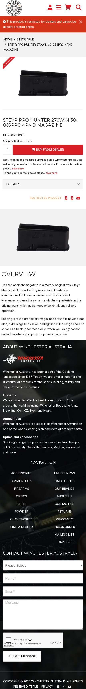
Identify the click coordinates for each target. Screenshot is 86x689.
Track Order (64, 527)
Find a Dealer (21, 527)
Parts (21, 504)
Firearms (21, 489)
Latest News (64, 473)
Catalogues (65, 481)
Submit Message (22, 656)
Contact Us (64, 504)
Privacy (47, 686)
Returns (64, 511)
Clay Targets (21, 519)
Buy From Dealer (49, 149)
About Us (64, 496)
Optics (21, 496)
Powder (21, 511)
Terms (34, 686)
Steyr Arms (26, 39)
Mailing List (64, 534)
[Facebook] (58, 686)
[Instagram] (64, 686)
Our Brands (64, 489)
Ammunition (21, 481)
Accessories (21, 473)
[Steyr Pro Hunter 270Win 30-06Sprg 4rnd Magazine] (43, 83)
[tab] (43, 184)
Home (8, 39)
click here (18, 168)
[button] (78, 7)
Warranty (64, 519)
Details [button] (13, 184)
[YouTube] (70, 686)
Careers (64, 542)
